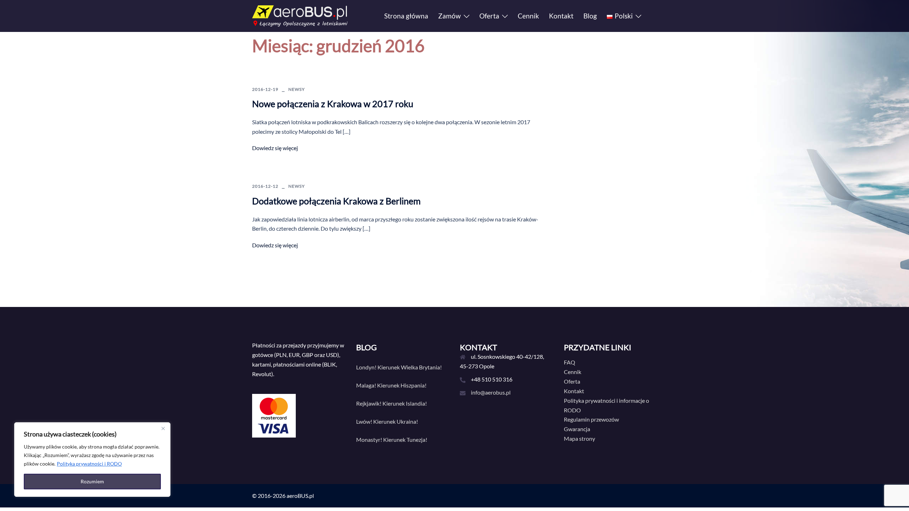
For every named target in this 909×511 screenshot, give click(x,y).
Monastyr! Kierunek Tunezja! (391, 439)
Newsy (296, 89)
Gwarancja (577, 428)
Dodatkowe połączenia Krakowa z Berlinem (336, 201)
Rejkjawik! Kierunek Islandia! (391, 403)
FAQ (569, 362)
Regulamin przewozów (591, 419)
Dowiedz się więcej (275, 147)
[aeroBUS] (300, 15)
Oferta (489, 16)
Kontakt (561, 16)
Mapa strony (579, 438)
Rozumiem (92, 481)
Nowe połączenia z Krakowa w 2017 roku (332, 103)
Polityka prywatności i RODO (89, 464)
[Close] (163, 428)
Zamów (449, 16)
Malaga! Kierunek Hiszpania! (391, 385)
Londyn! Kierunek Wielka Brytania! (399, 367)
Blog (590, 16)
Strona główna (406, 16)
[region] (92, 459)
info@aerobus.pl (491, 392)
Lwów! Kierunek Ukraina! (387, 421)
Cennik (528, 16)
